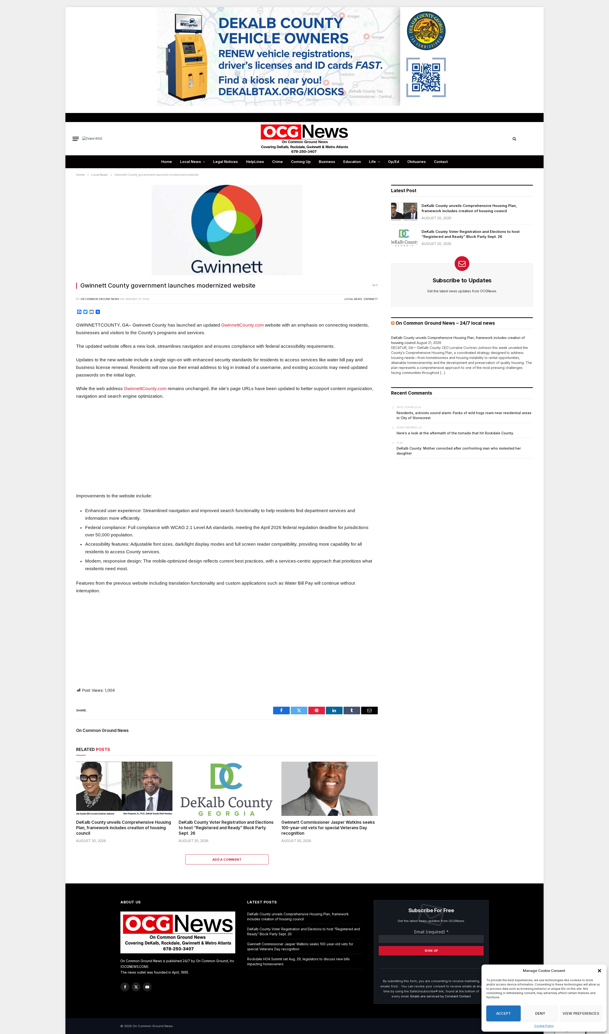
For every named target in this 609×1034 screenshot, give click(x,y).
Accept (503, 1013)
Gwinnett (370, 299)
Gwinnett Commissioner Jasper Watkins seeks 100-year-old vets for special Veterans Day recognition (328, 828)
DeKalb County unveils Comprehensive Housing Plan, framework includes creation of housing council (123, 828)
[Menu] (76, 138)
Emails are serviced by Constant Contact (440, 996)
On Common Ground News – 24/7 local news (445, 323)
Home (166, 161)
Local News (190, 161)
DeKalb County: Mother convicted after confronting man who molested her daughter (459, 450)
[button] (599, 970)
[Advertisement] (227, 446)
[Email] (60, 368)
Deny (540, 1013)
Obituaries (416, 161)
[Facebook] (60, 325)
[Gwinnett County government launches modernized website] (227, 230)
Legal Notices (225, 161)
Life (372, 161)
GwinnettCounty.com (242, 325)
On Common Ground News (99, 299)
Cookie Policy (544, 1026)
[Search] (514, 138)
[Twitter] (60, 335)
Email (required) (431, 931)
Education (352, 161)
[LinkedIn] (60, 346)
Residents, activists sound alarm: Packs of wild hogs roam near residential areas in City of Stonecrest (464, 415)
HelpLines (255, 161)
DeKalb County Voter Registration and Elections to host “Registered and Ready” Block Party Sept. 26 (226, 828)
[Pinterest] (60, 357)
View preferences (581, 1013)
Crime (277, 161)
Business (327, 161)
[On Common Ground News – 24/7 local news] (304, 138)
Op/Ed (393, 161)
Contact (441, 161)
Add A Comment (226, 859)
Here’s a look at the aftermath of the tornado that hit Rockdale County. (455, 433)
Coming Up (301, 161)
